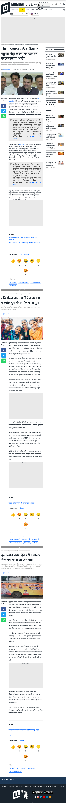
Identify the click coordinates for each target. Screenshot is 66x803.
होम (2, 44)
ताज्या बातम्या (14, 9)
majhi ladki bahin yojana (15, 542)
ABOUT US (5, 786)
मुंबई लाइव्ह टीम (6, 69)
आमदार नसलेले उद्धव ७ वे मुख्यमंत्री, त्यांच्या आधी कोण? (24, 242)
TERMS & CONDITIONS (25, 786)
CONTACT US (54, 786)
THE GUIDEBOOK (13, 786)
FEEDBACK (46, 786)
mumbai (12, 536)
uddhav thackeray (35, 282)
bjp (17, 768)
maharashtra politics (22, 536)
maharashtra (13, 282)
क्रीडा (50, 9)
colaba (23, 768)
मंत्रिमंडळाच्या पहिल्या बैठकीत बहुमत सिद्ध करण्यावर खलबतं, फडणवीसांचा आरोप (23, 44)
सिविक (27, 9)
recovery (35, 542)
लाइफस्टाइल (39, 9)
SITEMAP (61, 786)
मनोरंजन (45, 9)
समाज (32, 9)
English (26, 254)
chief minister (13, 285)
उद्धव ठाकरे (22, 144)
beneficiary (27, 542)
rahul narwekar (31, 768)
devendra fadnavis (23, 282)
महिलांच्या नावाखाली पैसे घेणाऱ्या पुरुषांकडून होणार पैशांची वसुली (20, 293)
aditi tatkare (34, 539)
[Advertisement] (33, 31)
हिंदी (21, 254)
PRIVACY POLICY (37, 786)
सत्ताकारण (22, 9)
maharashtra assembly (15, 771)
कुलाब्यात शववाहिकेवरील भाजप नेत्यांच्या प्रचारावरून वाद (19, 550)
